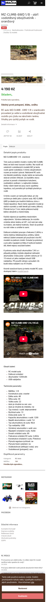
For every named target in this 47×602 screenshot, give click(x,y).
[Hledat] (29, 3)
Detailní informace (8, 124)
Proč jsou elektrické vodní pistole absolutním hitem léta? (22, 568)
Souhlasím (22, 596)
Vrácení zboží (6, 536)
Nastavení (22, 588)
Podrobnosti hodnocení (33, 30)
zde (32, 582)
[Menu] (41, 3)
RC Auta (18, 458)
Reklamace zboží (7, 533)
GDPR (3, 540)
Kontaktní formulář (8, 529)
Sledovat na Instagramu (21, 508)
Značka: (10, 33)
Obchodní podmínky (8, 538)
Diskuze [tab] (12, 146)
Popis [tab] (5, 146)
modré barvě (23, 271)
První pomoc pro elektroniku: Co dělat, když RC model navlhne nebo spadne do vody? (21, 561)
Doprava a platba (7, 531)
